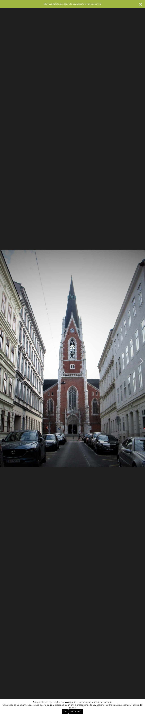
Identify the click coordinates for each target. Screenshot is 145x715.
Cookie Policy (76, 711)
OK (65, 711)
